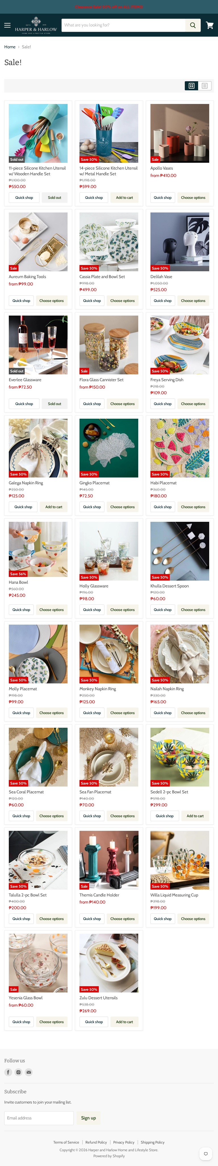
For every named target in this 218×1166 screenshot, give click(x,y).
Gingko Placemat (94, 482)
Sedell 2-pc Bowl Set (169, 791)
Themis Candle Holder (99, 895)
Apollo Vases (161, 168)
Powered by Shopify (109, 1156)
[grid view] (191, 85)
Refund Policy (96, 1142)
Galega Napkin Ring (26, 482)
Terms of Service (66, 1142)
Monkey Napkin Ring (97, 688)
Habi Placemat (163, 482)
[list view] (204, 85)
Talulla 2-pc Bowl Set (28, 895)
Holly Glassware (93, 586)
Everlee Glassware (25, 379)
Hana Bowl (18, 582)
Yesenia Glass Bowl (26, 997)
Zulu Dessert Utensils (98, 997)
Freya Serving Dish (166, 379)
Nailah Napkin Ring (167, 688)
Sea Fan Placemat (95, 791)
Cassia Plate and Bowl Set (102, 276)
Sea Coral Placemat (26, 791)
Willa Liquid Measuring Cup (174, 895)
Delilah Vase (161, 276)
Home (10, 47)
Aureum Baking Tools (27, 276)
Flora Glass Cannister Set (101, 379)
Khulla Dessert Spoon (169, 586)
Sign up (88, 1118)
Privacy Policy (124, 1142)
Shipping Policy (153, 1142)
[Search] (193, 25)
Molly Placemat (23, 688)
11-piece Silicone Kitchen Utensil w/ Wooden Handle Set (37, 171)
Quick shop (24, 197)
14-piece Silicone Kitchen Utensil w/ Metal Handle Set (108, 171)
